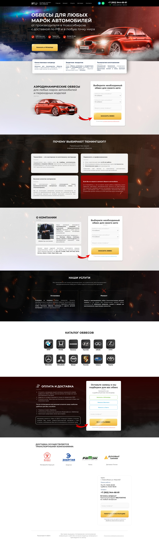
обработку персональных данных (115, 520)
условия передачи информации (111, 121)
